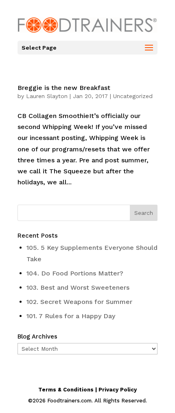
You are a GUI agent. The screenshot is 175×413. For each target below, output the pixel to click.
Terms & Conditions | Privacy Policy (87, 390)
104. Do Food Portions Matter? (74, 273)
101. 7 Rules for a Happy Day (70, 316)
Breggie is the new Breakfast (64, 88)
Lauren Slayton (47, 96)
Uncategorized (133, 96)
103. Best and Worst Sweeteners (77, 287)
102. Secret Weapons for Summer (79, 302)
